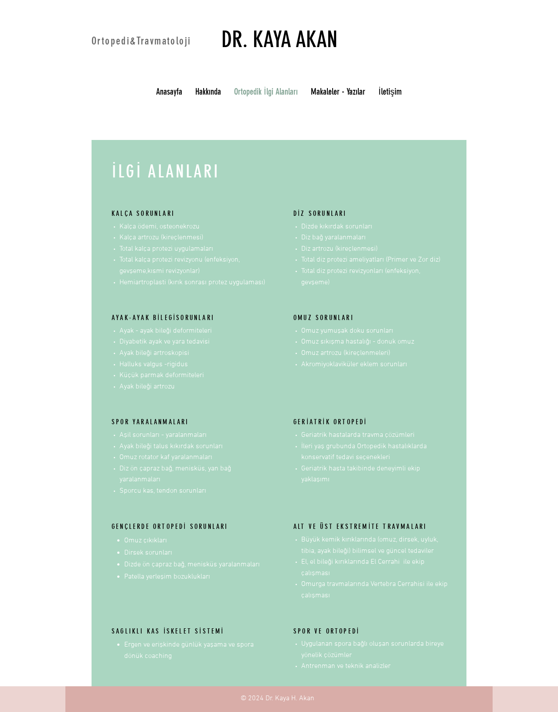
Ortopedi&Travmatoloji (141, 41)
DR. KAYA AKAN (279, 39)
